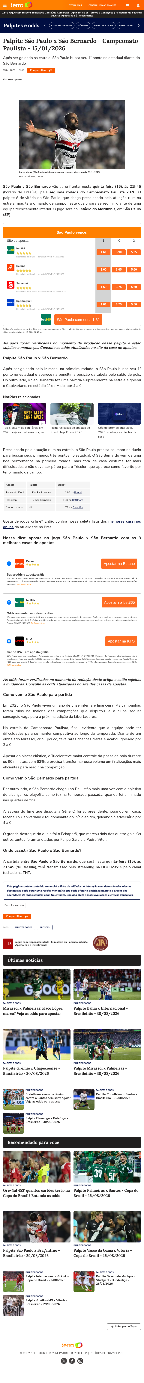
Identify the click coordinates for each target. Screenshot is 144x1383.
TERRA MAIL (75, 5)
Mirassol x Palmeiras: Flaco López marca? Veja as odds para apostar (33, 1011)
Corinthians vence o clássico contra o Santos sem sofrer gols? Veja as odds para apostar (48, 1098)
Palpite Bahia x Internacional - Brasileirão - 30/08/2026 (101, 1011)
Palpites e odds (23, 927)
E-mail (127, 5)
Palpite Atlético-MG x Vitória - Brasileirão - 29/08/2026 (47, 1302)
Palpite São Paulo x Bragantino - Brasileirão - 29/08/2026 (31, 1253)
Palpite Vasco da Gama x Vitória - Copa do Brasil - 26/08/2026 (103, 1253)
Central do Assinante (102, 5)
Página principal (21, 5)
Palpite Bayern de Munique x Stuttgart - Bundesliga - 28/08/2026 (116, 1280)
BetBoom (77, 500)
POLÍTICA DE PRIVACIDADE (107, 1353)
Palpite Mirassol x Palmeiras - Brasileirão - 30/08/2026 (100, 1071)
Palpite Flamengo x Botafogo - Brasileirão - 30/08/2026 (47, 1120)
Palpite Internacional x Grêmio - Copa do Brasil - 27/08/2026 (48, 1278)
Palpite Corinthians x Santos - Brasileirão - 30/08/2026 (116, 1096)
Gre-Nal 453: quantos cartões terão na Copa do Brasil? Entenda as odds (36, 1193)
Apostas (45, 927)
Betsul (78, 492)
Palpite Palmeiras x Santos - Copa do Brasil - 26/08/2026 (106, 1193)
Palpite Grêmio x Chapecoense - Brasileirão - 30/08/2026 (31, 1071)
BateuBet (78, 507)
